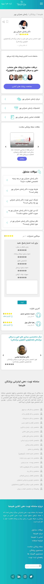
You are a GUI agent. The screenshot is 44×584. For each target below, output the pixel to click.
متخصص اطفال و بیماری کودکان (29, 476)
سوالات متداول (37, 529)
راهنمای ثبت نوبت (35, 557)
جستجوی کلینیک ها (35, 553)
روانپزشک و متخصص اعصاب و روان (28, 489)
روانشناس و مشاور (33, 449)
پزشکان (32, 14)
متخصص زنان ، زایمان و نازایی (29, 427)
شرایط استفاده (37, 540)
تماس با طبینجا (37, 537)
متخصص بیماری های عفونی (30, 436)
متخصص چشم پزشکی (32, 445)
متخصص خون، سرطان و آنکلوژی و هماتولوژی (25, 484)
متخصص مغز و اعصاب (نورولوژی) (29, 453)
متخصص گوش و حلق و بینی (30, 423)
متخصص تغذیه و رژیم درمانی (30, 440)
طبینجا (40, 14)
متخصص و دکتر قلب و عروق (30, 409)
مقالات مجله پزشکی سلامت (29, 127)
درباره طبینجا (38, 533)
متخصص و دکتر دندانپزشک (31, 418)
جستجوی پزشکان (36, 550)
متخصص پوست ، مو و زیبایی (30, 462)
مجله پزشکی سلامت (35, 546)
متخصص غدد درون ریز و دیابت (29, 458)
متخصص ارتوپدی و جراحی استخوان (28, 480)
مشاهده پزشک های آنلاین (22, 86)
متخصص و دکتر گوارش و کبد (30, 414)
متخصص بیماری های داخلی (30, 431)
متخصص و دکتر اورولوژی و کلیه (29, 467)
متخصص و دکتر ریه (33, 471)
